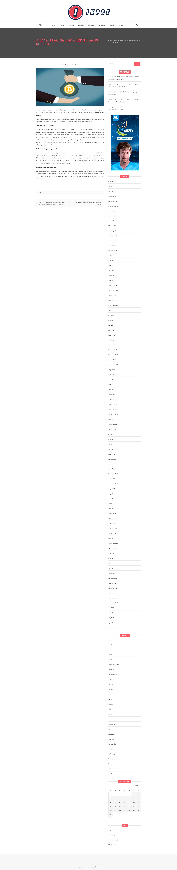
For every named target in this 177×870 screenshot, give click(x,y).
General (110, 704)
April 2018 (111, 623)
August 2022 (112, 370)
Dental (110, 660)
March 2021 (111, 454)
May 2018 (111, 618)
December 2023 (113, 290)
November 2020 (113, 474)
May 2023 (111, 325)
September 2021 (113, 424)
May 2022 (111, 384)
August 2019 (112, 548)
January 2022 (112, 404)
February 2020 (112, 518)
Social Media (112, 744)
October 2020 (112, 479)
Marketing (111, 724)
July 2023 (111, 315)
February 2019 (112, 578)
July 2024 (111, 255)
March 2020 (112, 513)
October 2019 (112, 538)
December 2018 (112, 588)
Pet (109, 729)
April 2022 (111, 389)
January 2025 (112, 236)
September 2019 (113, 543)
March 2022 (112, 394)
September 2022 (113, 365)
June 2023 (111, 320)
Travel (110, 764)
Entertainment (112, 674)
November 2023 (113, 295)
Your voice (122, 25)
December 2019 (112, 528)
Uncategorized (112, 769)
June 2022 (111, 380)
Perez (77, 65)
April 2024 (111, 270)
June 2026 (111, 181)
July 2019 (111, 553)
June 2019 (111, 558)
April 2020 (111, 509)
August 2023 (112, 310)
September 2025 (113, 216)
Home (53, 25)
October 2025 (112, 211)
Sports (110, 749)
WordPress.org (112, 845)
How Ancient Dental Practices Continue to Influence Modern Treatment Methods (123, 85)
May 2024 (111, 265)
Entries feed (112, 835)
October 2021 (112, 419)
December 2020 (113, 469)
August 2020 (112, 489)
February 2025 (112, 231)
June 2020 (111, 499)
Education (111, 669)
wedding (111, 774)
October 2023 (112, 300)
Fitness (110, 689)
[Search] (137, 25)
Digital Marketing (113, 664)
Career (110, 655)
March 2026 (112, 196)
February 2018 (112, 628)
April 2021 (111, 449)
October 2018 (112, 598)
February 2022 (112, 399)
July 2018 (111, 608)
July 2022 (111, 375)
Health (62, 25)
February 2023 (112, 340)
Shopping (91, 25)
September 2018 (113, 603)
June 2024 (111, 260)
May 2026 (111, 186)
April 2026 (111, 191)
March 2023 (112, 335)
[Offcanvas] (40, 25)
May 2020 (111, 504)
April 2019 (111, 568)
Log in (110, 830)
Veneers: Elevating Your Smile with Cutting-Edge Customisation (122, 93)
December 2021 (112, 409)
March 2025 (112, 226)
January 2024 (112, 285)
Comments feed (113, 840)
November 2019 (113, 533)
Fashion (110, 679)
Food (109, 694)
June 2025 (111, 221)
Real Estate (111, 734)
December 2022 (113, 350)
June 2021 (111, 439)
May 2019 (111, 563)
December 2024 (113, 241)
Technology (102, 25)
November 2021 (113, 414)
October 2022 (112, 360)
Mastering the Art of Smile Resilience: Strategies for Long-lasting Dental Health (123, 100)
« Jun (110, 818)
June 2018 (111, 613)
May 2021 (111, 444)
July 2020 (111, 494)
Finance (71, 25)
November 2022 (113, 355)
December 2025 (113, 201)
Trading (110, 759)
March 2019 (111, 573)
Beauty (110, 645)
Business (81, 25)
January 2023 (112, 345)
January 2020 (112, 523)
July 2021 (111, 434)
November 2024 (113, 246)
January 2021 (112, 464)
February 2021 (112, 459)
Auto (109, 640)
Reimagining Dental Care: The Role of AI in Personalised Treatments (121, 108)
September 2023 (113, 305)
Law (109, 719)
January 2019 (112, 583)
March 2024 (112, 275)
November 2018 (113, 593)
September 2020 (113, 484)
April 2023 (111, 330)
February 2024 (112, 280)
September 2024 (113, 251)
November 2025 (113, 206)
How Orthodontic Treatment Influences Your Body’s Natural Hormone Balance (123, 78)
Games (112, 25)
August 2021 (112, 429)
